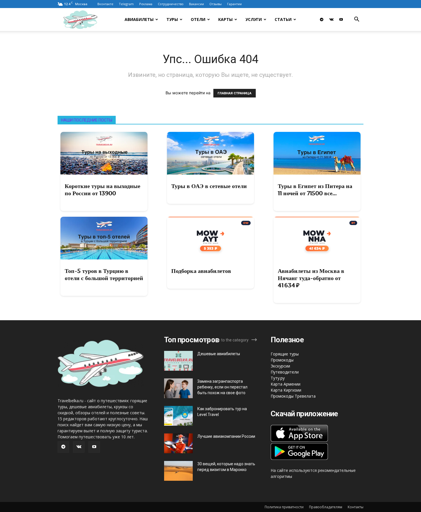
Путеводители (285, 372)
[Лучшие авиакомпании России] (178, 443)
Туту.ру (278, 378)
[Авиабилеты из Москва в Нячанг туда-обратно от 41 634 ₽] (317, 238)
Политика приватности (284, 507)
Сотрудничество (171, 4)
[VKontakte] (331, 19)
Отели (198, 19)
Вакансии (196, 4)
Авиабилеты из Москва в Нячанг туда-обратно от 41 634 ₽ (311, 278)
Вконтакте (105, 4)
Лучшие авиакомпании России (226, 436)
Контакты (355, 507)
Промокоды (282, 360)
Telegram (126, 4)
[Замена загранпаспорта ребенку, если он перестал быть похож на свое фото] (178, 388)
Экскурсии (280, 366)
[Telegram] (321, 19)
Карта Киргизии (286, 390)
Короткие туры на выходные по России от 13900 (102, 190)
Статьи (283, 19)
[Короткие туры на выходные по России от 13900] (103, 153)
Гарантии (234, 4)
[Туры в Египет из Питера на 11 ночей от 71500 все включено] (317, 153)
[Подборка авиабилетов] (210, 238)
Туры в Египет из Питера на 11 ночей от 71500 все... (315, 190)
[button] (356, 20)
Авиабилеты (139, 19)
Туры (172, 19)
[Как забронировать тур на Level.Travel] (178, 416)
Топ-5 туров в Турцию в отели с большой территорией (104, 274)
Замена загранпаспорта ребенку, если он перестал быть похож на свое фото (222, 387)
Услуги (253, 19)
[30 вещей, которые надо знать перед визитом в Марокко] (178, 471)
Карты (225, 19)
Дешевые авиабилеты (218, 353)
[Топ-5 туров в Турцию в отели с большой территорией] (103, 238)
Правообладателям (325, 507)
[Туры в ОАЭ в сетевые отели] (210, 153)
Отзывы (215, 4)
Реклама (145, 4)
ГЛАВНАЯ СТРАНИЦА (234, 93)
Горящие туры (285, 354)
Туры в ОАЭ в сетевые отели (209, 186)
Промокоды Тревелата (293, 396)
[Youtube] (341, 19)
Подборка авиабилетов (201, 270)
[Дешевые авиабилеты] (178, 361)
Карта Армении (285, 384)
